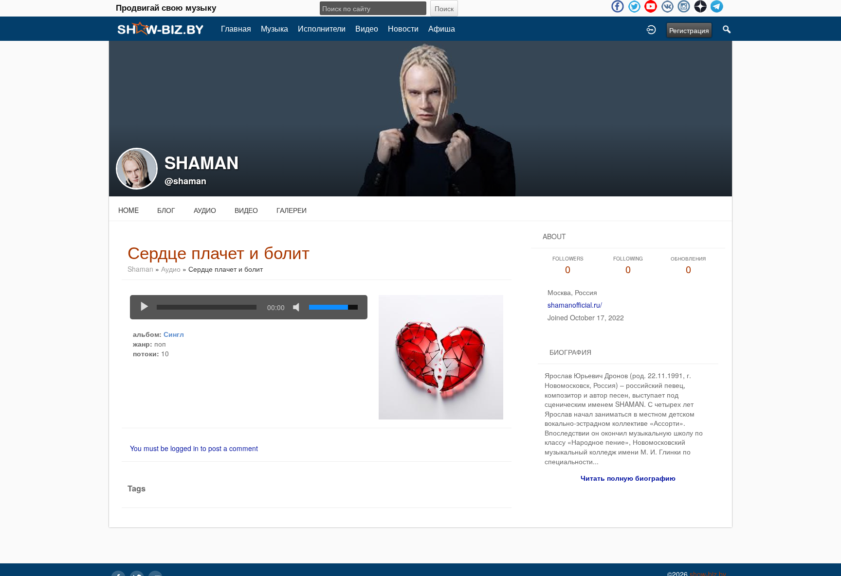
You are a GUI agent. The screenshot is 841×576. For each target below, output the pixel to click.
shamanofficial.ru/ (575, 305)
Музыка (274, 28)
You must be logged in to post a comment (194, 448)
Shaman (140, 269)
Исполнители (322, 28)
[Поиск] (727, 28)
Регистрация (689, 30)
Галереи (291, 210)
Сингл (174, 334)
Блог (166, 210)
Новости (403, 28)
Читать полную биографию (628, 478)
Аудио (205, 210)
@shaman (185, 181)
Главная (236, 28)
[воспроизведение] (144, 307)
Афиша (441, 28)
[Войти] (651, 28)
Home (128, 210)
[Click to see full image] (420, 117)
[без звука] (298, 307)
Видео (366, 28)
